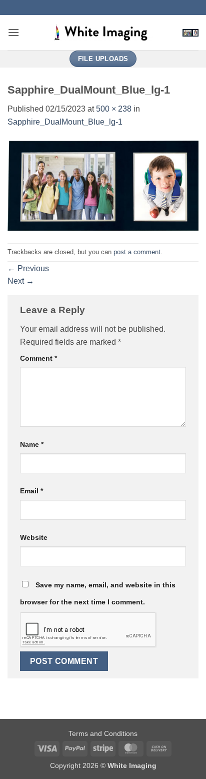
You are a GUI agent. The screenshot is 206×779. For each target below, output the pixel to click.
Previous (28, 268)
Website (34, 537)
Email (31, 491)
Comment (38, 358)
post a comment (137, 252)
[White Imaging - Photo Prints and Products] (103, 32)
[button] (14, 32)
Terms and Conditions (103, 733)
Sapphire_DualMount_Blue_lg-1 (65, 122)
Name (32, 444)
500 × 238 (114, 109)
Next (21, 281)
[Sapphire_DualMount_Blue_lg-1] (103, 185)
